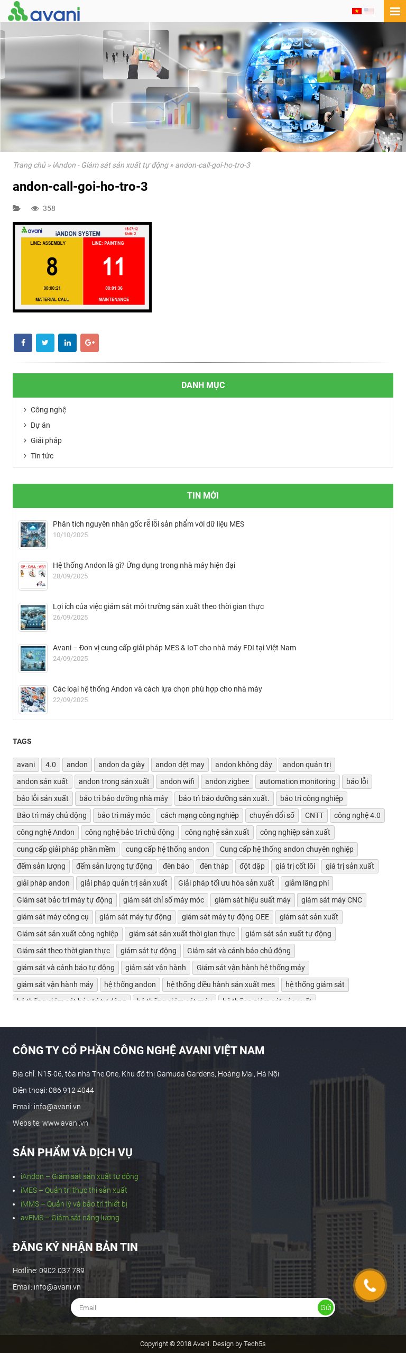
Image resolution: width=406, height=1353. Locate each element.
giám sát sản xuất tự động (288, 933)
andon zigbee (227, 781)
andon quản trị (307, 764)
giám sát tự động (149, 950)
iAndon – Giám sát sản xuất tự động (80, 1176)
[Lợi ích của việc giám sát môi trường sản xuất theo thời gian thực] (33, 617)
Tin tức (41, 456)
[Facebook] (23, 343)
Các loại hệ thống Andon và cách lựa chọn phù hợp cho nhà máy (157, 689)
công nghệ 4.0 (357, 815)
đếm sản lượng (41, 866)
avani (26, 764)
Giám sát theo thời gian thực (63, 950)
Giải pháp (45, 440)
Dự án (39, 425)
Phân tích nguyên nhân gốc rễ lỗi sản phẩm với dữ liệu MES (148, 524)
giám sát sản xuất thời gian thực (182, 933)
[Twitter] (45, 343)
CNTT (314, 815)
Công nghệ (47, 410)
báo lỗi (357, 781)
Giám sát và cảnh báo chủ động (239, 950)
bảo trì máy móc (123, 815)
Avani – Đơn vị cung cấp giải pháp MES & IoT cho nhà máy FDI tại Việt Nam (174, 647)
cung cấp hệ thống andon (167, 849)
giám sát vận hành (155, 967)
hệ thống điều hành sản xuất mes (221, 984)
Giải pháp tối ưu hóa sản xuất (226, 883)
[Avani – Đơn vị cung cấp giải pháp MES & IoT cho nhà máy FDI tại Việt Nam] (33, 658)
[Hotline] (370, 1285)
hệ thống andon (130, 984)
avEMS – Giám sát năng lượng (70, 1217)
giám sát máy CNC (331, 900)
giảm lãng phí (307, 883)
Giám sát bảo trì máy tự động (65, 900)
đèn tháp (214, 866)
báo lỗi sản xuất (43, 798)
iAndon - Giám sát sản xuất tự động (110, 165)
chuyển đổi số (272, 815)
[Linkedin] (67, 343)
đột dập (252, 866)
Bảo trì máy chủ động (52, 815)
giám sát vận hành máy (55, 984)
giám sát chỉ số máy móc (163, 900)
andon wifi (177, 781)
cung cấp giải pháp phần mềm (66, 849)
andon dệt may (180, 764)
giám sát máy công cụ (53, 917)
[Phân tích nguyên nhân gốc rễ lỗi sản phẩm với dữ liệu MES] (33, 534)
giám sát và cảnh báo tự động (66, 967)
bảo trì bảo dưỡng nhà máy (123, 798)
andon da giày (121, 764)
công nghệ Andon (46, 832)
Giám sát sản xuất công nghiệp (67, 933)
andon (77, 764)
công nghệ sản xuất (217, 832)
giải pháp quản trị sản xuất (124, 883)
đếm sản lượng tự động (114, 866)
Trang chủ (29, 165)
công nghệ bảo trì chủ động (129, 832)
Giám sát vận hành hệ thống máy (251, 967)
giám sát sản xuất (309, 917)
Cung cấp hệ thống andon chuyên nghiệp (287, 849)
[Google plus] (89, 343)
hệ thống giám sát (315, 984)
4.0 (50, 764)
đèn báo (176, 866)
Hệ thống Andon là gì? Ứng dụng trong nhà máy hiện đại (144, 565)
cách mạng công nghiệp (200, 815)
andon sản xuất (42, 781)
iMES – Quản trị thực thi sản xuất (74, 1190)
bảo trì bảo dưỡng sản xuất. (224, 798)
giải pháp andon (43, 883)
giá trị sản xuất (350, 866)
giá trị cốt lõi (295, 866)
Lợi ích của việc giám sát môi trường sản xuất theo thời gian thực (158, 606)
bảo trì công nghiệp (311, 798)
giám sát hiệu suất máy (253, 900)
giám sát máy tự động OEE (225, 917)
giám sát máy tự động (135, 917)
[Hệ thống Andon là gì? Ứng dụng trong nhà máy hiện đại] (33, 576)
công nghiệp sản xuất (295, 832)
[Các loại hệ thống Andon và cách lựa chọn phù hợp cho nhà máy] (33, 699)
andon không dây (243, 764)
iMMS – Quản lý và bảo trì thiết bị (74, 1204)
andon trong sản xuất (114, 781)
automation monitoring (298, 781)
